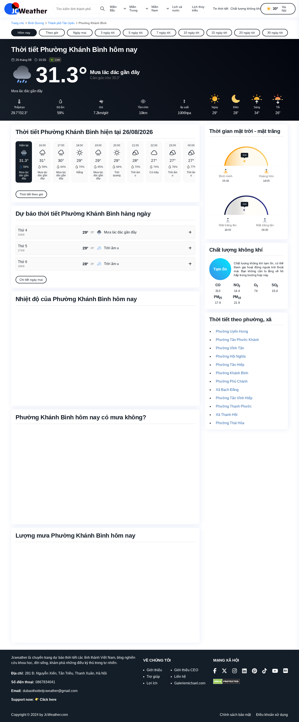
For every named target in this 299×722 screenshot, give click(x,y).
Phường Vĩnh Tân (230, 348)
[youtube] (275, 671)
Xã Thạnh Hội (226, 415)
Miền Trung (133, 8)
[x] (224, 671)
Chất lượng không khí (245, 8)
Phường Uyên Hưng (232, 331)
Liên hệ (180, 676)
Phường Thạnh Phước (234, 406)
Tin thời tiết (220, 8)
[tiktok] (264, 671)
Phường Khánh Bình (232, 373)
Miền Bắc (113, 8)
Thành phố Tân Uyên (61, 23)
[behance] (285, 671)
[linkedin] (244, 671)
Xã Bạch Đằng (227, 390)
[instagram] (234, 671)
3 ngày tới (107, 32)
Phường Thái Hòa (230, 423)
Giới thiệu (154, 670)
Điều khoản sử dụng (272, 715)
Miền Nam (154, 8)
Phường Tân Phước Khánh (237, 340)
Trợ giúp (153, 676)
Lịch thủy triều (198, 8)
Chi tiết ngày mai (31, 279)
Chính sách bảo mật (235, 715)
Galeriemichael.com (189, 683)
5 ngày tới (135, 32)
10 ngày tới (191, 32)
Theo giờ (52, 32)
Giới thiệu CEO (186, 670)
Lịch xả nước (177, 8)
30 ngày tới (275, 32)
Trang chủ (17, 23)
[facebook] (214, 671)
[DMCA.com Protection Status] (226, 682)
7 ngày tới (163, 32)
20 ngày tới (247, 32)
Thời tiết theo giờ (31, 194)
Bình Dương (36, 23)
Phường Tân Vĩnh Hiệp (234, 398)
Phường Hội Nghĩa (231, 356)
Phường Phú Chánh (232, 381)
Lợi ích (152, 683)
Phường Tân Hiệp (230, 365)
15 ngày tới (219, 32)
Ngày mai (79, 32)
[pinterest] (254, 671)
